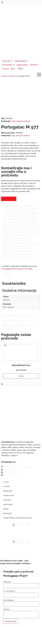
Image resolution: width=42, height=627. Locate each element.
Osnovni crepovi (23, 121)
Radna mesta (7, 504)
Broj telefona (8, 600)
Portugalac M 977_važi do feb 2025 (17, 269)
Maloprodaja (7, 491)
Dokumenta (7, 500)
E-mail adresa (9, 591)
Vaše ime (7, 582)
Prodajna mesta (8, 495)
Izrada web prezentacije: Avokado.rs (15, 563)
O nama (6, 482)
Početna (4, 76)
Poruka (6, 609)
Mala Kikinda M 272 (21, 365)
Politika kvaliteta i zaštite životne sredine (17, 518)
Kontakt (6, 509)
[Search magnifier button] (39, 75)
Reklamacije (7, 513)
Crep (13, 121)
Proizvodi (12, 76)
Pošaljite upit (10, 621)
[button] (7, 61)
